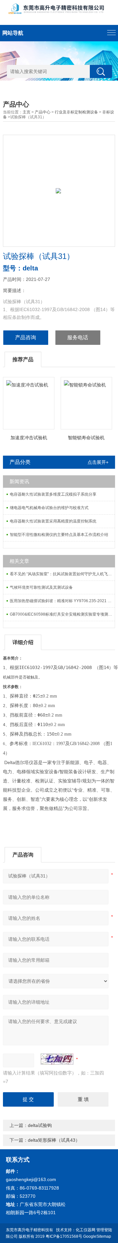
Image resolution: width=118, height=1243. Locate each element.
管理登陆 (104, 1230)
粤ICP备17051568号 (64, 1236)
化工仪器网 (85, 1230)
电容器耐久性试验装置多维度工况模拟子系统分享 (53, 494)
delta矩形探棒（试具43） (54, 1140)
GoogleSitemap (97, 1236)
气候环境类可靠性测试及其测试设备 (41, 587)
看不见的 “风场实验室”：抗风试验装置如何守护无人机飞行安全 (62, 574)
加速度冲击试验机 (28, 437)
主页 (26, 112)
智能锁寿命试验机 (86, 437)
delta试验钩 (40, 1125)
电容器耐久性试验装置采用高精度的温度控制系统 (53, 521)
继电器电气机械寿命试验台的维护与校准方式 (49, 507)
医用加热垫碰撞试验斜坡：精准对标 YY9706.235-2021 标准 (62, 601)
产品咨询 (25, 337)
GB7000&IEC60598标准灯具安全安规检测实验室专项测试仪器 (62, 614)
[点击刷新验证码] (57, 1059)
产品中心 (42, 112)
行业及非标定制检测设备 (76, 112)
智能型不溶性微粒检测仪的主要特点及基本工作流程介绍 (59, 534)
